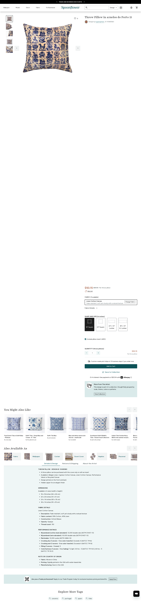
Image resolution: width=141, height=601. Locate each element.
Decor (28, 7)
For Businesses (50, 7)
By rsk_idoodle (72, 439)
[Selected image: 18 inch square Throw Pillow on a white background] (9, 18)
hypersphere (100, 22)
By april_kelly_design (95, 439)
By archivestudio (51, 438)
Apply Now (112, 579)
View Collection (100, 394)
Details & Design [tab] (51, 463)
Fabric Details (91, 308)
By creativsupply (116, 439)
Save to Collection (111, 372)
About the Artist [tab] (90, 463)
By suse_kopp (7, 439)
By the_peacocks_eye (31, 439)
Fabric (38, 7)
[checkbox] (85, 339)
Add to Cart (111, 366)
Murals (18, 7)
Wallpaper (6, 7)
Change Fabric (130, 302)
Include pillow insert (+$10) (96, 339)
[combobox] (113, 8)
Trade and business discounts (70, 2)
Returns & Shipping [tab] (70, 463)
